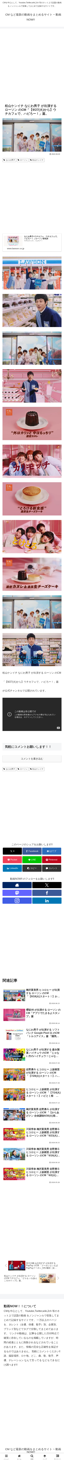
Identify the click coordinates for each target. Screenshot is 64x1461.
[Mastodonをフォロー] (17, 893)
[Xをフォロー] (47, 885)
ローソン (23, 160)
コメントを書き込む (32, 758)
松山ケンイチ (37, 160)
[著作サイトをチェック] (17, 885)
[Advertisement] (32, 66)
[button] (32, 868)
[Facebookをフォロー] (47, 893)
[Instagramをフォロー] (17, 901)
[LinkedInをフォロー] (47, 901)
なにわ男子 (10, 160)
